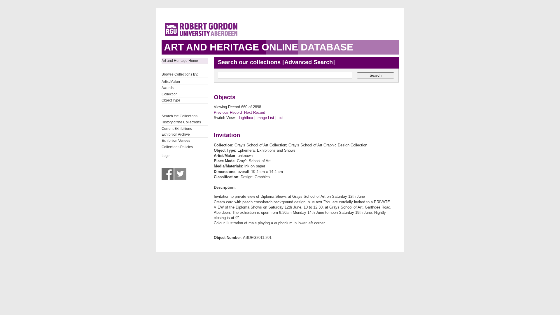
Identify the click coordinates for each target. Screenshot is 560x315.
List (280, 118)
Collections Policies (177, 147)
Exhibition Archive (176, 134)
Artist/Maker (171, 82)
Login (166, 156)
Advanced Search (308, 62)
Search (376, 75)
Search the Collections (179, 116)
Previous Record (228, 112)
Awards (168, 88)
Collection (170, 94)
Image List (265, 118)
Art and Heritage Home (180, 61)
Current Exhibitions (177, 129)
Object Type (171, 100)
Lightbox (246, 118)
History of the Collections (181, 122)
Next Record (254, 112)
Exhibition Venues (176, 141)
